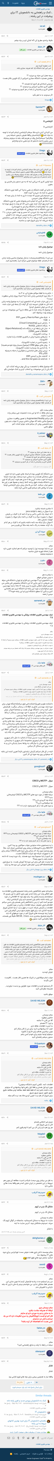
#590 (3, 1117)
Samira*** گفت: (45, 165)
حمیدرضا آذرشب (38, 1192)
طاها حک (41, 663)
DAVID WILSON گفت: (42, 1058)
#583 (3, 673)
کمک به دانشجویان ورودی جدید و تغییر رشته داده (26, 1400)
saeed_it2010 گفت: (44, 62)
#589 (3, 1053)
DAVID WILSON (38, 1000)
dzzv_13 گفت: (45, 448)
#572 (3, 56)
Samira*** (40, 107)
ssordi (42, 1264)
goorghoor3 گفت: (44, 827)
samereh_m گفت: (44, 678)
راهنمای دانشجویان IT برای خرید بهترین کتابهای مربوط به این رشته (27, 1422)
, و (37, 374)
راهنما (16, 1453)
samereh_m (39, 600)
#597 (3, 1361)
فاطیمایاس (40, 232)
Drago (42, 150)
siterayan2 (40, 1351)
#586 (3, 886)
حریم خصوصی (25, 1453)
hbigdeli (41, 1134)
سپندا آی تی (40, 531)
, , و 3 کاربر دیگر (37, 869)
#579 (3, 504)
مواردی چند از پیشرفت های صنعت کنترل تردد (28, 1432)
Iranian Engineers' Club (39, 1458)
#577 (3, 391)
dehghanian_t (38, 1238)
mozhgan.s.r (39, 877)
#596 (3, 1338)
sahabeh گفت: (45, 940)
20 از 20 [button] (20, 1382)
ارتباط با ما (48, 1453)
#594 (3, 1274)
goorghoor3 (39, 766)
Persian (47, 1450)
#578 (3, 443)
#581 (3, 570)
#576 (3, 277)
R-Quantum (40, 1043)
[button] (50, 3)
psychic (48, 20)
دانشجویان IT (40, 1412)
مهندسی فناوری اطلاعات (38, 1408)
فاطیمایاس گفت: (45, 282)
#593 (3, 1248)
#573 (3, 117)
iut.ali (42, 26)
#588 (3, 1010)
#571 (3, 36)
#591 (3, 1143)
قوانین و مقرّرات (37, 1453)
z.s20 (42, 560)
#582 (3, 610)
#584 (3, 776)
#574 (3, 160)
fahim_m (41, 1328)
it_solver (41, 433)
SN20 (42, 381)
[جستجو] (3, 3)
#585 (3, 822)
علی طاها (41, 494)
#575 (3, 242)
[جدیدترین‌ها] (8, 3)
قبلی (28, 1382)
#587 (3, 935)
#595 (3, 1303)
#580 (3, 541)
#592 (3, 1202)
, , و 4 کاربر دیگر (32, 759)
